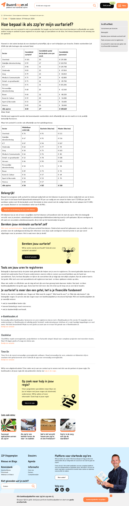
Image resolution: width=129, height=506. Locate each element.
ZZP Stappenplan (9, 455)
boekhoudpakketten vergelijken (95, 500)
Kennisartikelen (6, 470)
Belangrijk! (104, 32)
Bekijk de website (7, 326)
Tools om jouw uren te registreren (112, 40)
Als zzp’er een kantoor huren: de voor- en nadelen (28, 436)
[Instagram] (68, 490)
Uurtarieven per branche (109, 28)
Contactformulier (33, 474)
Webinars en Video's (7, 474)
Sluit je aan (108, 5)
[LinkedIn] (62, 490)
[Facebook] (57, 490)
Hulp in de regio (30, 403)
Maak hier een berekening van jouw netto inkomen (19, 210)
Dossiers (32, 455)
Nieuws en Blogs (9, 461)
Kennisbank (6, 467)
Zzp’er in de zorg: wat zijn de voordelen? (67, 436)
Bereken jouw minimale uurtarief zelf (113, 36)
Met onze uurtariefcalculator (12, 228)
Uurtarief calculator (31, 257)
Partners (30, 472)
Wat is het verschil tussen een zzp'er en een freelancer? (48, 436)
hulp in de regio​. (50, 371)
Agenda (31, 461)
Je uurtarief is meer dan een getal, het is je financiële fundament (113, 45)
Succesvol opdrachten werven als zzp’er (8, 436)
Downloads (4, 472)
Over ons (31, 470)
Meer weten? (62, 477)
